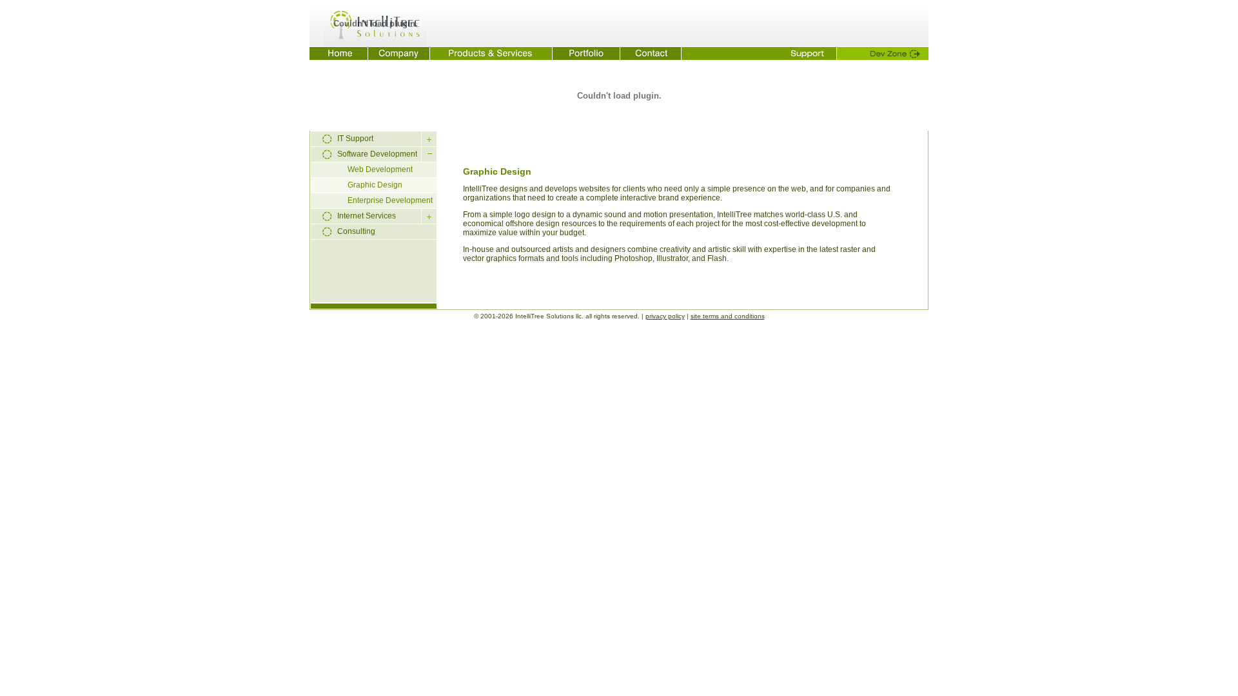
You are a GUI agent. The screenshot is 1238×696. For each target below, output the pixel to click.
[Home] (339, 53)
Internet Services (366, 215)
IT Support (355, 138)
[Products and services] (491, 53)
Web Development (380, 169)
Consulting (356, 231)
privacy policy (665, 316)
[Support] (759, 53)
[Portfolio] (586, 53)
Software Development (377, 154)
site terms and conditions (728, 316)
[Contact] (651, 53)
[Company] (399, 53)
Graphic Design (375, 184)
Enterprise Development (390, 200)
